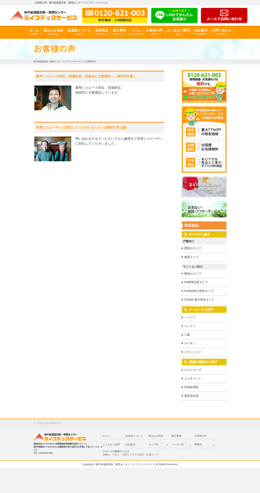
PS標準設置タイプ (196, 282)
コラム (136, 32)
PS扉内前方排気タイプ (198, 291)
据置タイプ (191, 257)
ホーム (34, 32)
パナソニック (192, 352)
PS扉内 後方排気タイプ (199, 299)
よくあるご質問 (178, 32)
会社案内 (200, 32)
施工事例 (119, 32)
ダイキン (190, 343)
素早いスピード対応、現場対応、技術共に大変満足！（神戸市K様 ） (86, 76)
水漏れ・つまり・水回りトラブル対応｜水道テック (131, 454)
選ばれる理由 (53, 32)
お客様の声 (154, 32)
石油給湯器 (191, 387)
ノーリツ (190, 317)
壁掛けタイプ (192, 248)
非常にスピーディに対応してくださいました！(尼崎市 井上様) (81, 127)
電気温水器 (191, 395)
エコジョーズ (192, 369)
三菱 (187, 334)
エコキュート (192, 378)
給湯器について (79, 32)
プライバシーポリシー (49, 423)
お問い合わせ (222, 32)
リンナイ (190, 326)
